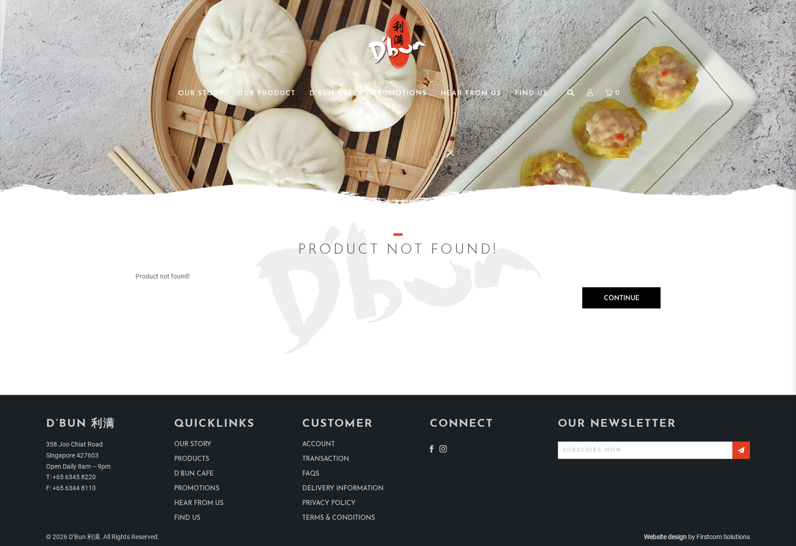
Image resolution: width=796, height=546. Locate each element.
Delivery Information (343, 488)
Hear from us (198, 503)
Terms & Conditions (338, 518)
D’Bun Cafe (194, 473)
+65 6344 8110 (74, 488)
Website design (665, 536)
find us (187, 518)
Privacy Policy (329, 503)
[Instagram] (443, 448)
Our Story (192, 444)
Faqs (310, 473)
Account (318, 444)
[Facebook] (431, 448)
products (191, 459)
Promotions (196, 488)
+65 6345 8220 (74, 477)
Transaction (325, 459)
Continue (621, 298)
